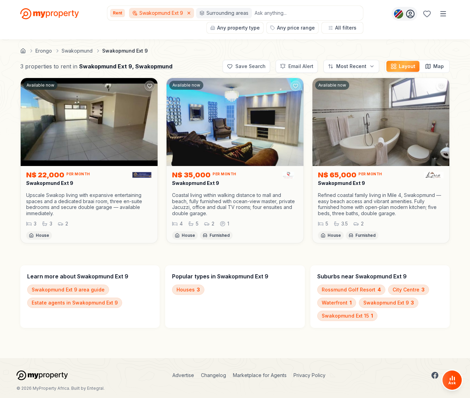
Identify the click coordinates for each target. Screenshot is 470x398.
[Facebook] (435, 375)
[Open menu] (443, 13)
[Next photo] (295, 122)
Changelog (213, 375)
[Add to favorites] (150, 86)
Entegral (95, 388)
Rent (117, 12)
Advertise (183, 375)
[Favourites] (427, 14)
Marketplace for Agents (260, 375)
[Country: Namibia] (404, 14)
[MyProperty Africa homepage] (42, 375)
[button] (89, 204)
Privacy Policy (309, 375)
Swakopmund (153, 66)
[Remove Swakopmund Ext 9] (189, 13)
